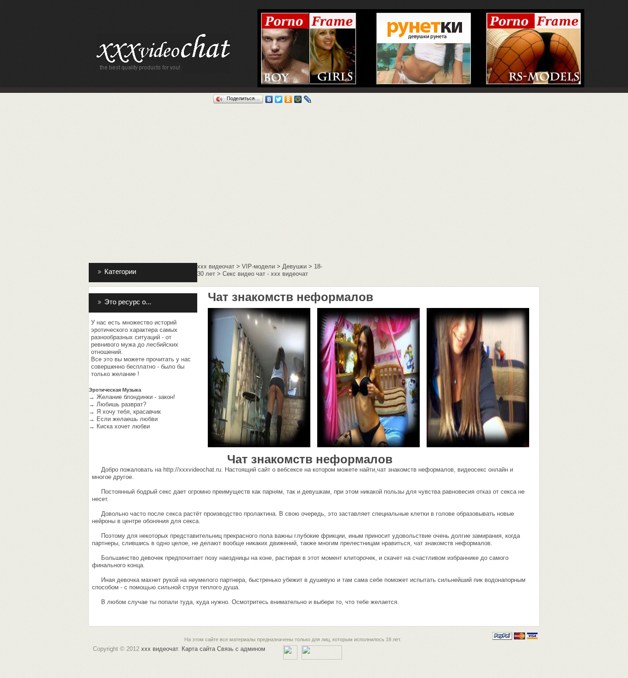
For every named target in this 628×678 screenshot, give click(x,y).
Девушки (294, 266)
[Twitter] (279, 99)
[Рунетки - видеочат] (423, 15)
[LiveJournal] (308, 99)
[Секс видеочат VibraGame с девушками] (333, 15)
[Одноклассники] (288, 99)
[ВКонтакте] (269, 99)
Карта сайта (198, 648)
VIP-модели (258, 266)
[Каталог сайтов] (290, 648)
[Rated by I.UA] (322, 648)
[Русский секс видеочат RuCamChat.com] (533, 15)
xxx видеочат (215, 266)
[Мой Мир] (298, 99)
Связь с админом (241, 648)
